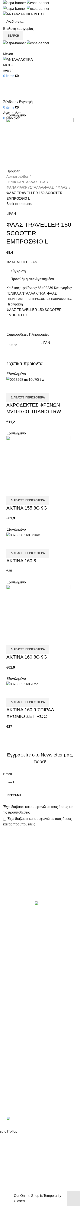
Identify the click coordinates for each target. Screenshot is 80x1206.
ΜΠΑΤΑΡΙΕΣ (13, 969)
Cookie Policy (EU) (17, 1062)
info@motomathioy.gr (20, 1098)
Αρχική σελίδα (17, 176)
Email (7, 774)
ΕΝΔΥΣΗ (10, 985)
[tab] (16, 299)
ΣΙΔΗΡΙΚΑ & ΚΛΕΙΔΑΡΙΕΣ (23, 1017)
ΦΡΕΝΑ (9, 1001)
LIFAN (11, 213)
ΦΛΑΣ (63, 187)
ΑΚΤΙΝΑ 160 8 (21, 560)
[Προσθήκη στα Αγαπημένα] (34, 387)
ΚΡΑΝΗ (9, 953)
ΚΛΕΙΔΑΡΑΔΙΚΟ (15, 1009)
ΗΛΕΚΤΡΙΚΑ (13, 945)
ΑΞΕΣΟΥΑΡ (12, 929)
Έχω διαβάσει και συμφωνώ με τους (38, 809)
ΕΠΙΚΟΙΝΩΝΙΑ (14, 1055)
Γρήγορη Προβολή (23, 387)
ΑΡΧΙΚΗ (9, 1031)
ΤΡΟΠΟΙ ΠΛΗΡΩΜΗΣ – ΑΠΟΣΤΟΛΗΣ (32, 1047)
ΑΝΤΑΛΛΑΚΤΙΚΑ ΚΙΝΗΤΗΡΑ (25, 921)
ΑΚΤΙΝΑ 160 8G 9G (26, 657)
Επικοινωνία (40, 887)
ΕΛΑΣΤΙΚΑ (11, 937)
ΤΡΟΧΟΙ (9, 993)
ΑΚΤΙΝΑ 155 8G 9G (26, 508)
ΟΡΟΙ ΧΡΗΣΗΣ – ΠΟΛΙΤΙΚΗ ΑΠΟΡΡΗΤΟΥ (35, 1039)
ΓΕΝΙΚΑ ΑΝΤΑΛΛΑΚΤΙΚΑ (26, 182)
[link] (40, 1119)
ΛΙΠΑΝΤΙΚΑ (12, 961)
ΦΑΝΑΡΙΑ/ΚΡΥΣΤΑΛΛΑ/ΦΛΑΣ (30, 187)
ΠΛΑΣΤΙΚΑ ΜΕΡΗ (17, 977)
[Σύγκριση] (11, 387)
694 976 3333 (13, 1091)
